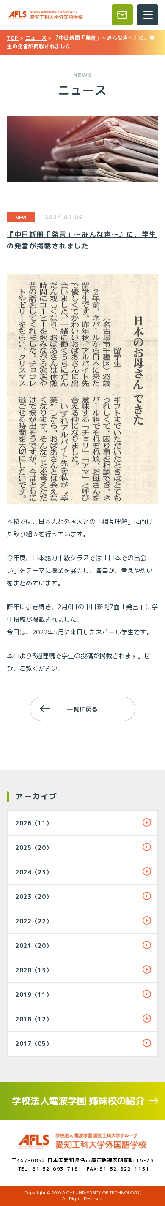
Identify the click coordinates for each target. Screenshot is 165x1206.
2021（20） (33, 946)
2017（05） (33, 1044)
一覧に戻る (82, 709)
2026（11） (33, 823)
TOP (13, 37)
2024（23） (33, 872)
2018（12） (33, 1019)
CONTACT (122, 14)
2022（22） (33, 921)
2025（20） (33, 848)
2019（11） (33, 995)
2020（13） (33, 970)
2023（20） (33, 897)
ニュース (36, 37)
